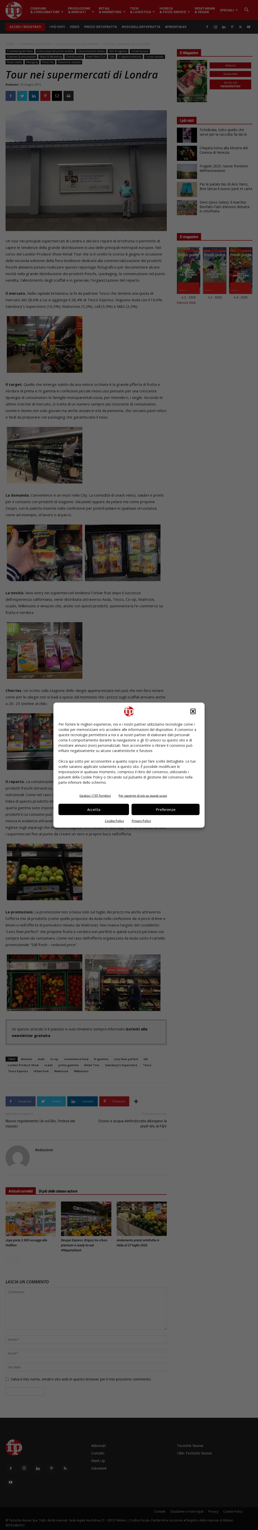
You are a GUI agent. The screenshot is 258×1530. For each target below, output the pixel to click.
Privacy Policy (141, 820)
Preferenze (166, 809)
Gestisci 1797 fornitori (95, 795)
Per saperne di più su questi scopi (143, 795)
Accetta (93, 809)
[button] (193, 711)
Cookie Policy (114, 820)
